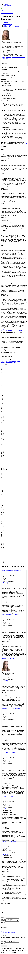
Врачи (5, 3)
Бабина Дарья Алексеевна (9, 841)
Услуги (5, 1)
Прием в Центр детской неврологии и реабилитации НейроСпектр (11, 362)
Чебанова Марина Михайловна (10, 752)
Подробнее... (5, 582)
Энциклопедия (7, 5)
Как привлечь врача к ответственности (11, 329)
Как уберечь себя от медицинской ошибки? (12, 330)
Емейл (25, 143)
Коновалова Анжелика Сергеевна (11, 658)
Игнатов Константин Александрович (11, 614)
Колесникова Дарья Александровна (11, 570)
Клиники (5, 4)
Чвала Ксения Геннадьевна (9, 796)
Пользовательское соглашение (9, 932)
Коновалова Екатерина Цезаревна (11, 708)
